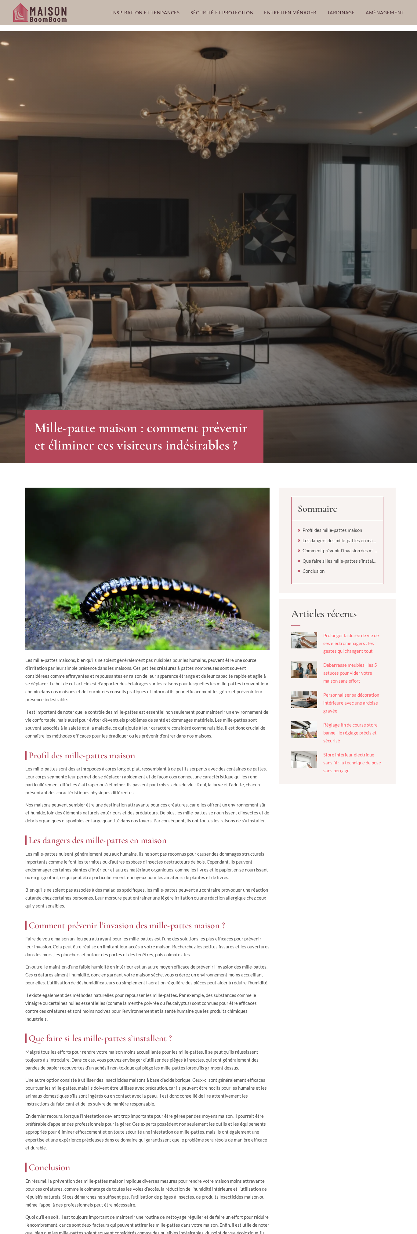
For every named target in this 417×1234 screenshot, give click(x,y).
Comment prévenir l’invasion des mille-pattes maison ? (340, 550)
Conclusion (314, 571)
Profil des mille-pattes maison (332, 530)
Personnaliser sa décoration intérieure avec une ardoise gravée (351, 702)
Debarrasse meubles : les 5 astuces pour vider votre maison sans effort (350, 673)
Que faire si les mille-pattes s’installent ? (340, 561)
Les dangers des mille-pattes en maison (340, 540)
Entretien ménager (290, 12)
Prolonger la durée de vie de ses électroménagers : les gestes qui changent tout (351, 643)
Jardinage (341, 12)
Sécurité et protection (222, 12)
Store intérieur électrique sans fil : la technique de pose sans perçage (352, 762)
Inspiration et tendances (145, 12)
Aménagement (385, 12)
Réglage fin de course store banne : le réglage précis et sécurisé (350, 732)
